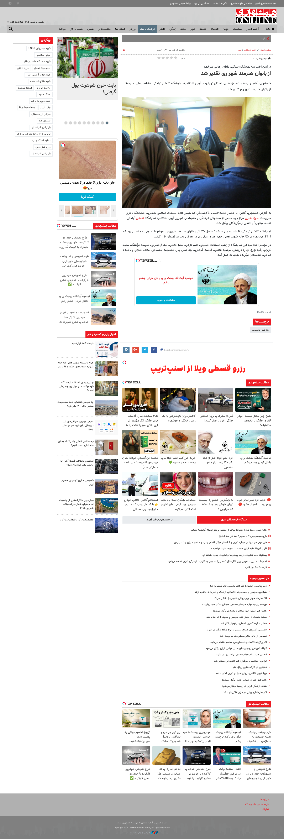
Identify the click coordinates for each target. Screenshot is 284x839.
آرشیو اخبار (252, 29)
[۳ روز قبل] (106, 427)
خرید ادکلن (23, 68)
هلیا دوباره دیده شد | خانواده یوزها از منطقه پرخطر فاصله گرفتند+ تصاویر (228, 530)
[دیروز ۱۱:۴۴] (106, 388)
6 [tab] (84, 123)
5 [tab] (88, 123)
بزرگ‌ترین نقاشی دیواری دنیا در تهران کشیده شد (241, 673)
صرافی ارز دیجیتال (41, 114)
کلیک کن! (87, 197)
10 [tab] (66, 123)
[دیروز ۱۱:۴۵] (106, 368)
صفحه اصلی (265, 50)
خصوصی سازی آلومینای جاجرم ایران (78, 482)
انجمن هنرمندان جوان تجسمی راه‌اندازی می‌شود (241, 655)
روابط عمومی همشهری (180, 3)
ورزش (132, 29)
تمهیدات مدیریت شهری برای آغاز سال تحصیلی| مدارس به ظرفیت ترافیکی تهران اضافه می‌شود (217, 561)
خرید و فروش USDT (39, 48)
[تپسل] (138, 260)
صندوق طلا (45, 121)
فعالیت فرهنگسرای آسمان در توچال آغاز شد (244, 624)
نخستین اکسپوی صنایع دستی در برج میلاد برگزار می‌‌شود (237, 630)
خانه (268, 29)
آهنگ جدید (44, 94)
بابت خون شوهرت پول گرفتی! (249, 39)
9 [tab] (70, 123)
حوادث (62, 29)
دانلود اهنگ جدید (41, 140)
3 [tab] (98, 123)
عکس (90, 29)
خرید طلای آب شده (40, 81)
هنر (239, 50)
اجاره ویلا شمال (42, 68)
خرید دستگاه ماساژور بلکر (37, 61)
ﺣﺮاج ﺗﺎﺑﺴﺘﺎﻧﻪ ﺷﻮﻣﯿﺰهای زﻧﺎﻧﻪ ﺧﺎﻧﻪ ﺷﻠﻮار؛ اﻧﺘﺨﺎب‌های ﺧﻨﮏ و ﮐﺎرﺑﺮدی (76, 365)
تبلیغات (265, 809)
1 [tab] (107, 123)
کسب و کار (76, 29)
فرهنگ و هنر (147, 29)
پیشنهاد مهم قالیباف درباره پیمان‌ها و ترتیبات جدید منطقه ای (235, 555)
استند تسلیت (25, 88)
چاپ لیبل (46, 108)
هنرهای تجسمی (260, 330)
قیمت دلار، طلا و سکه (257, 804)
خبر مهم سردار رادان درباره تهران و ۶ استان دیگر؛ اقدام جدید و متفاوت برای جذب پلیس (220, 542)
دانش (162, 29)
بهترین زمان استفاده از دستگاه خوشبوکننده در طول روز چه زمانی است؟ (76, 387)
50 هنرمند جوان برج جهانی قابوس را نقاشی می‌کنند (239, 598)
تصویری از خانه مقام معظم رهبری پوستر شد (243, 636)
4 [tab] (93, 123)
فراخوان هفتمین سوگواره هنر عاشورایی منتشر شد (240, 661)
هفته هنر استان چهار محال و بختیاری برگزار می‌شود (240, 611)
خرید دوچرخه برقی (41, 101)
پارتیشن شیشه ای (41, 127)
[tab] (234, 520)
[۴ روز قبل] (106, 466)
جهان (226, 29)
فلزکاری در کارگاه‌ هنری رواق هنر (250, 667)
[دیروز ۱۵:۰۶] (106, 349)
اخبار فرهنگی (250, 50)
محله (183, 29)
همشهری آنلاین (254, 16)
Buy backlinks (27, 108)
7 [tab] (79, 123)
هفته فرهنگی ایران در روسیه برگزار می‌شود (244, 686)
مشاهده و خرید (166, 300)
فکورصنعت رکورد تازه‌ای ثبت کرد (77, 520)
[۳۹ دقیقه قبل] (87, 57)
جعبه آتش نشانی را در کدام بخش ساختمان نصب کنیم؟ (76, 443)
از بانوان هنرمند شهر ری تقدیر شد (236, 73)
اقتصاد (215, 29)
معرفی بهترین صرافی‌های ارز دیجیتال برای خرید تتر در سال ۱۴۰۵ (78, 426)
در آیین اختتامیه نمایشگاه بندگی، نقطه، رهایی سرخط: (237, 66)
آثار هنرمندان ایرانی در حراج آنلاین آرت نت (245, 692)
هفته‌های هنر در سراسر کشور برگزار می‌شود (244, 680)
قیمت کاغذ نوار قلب (256, 568)
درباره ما (264, 799)
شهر (192, 29)
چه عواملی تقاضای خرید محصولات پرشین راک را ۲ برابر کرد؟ (75, 404)
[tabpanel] (87, 68)
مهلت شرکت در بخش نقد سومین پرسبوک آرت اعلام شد (236, 617)
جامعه (203, 29)
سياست (237, 29)
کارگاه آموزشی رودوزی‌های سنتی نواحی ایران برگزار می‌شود (236, 648)
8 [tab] (75, 123)
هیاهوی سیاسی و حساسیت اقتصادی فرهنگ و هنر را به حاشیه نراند (231, 592)
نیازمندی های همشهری (241, 3)
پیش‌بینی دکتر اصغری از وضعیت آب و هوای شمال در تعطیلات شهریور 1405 (76, 504)
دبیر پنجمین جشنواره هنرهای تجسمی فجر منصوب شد (238, 586)
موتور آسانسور (43, 55)
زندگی (172, 29)
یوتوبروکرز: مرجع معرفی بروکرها (34, 134)
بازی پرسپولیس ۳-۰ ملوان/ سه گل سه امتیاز (243, 536)
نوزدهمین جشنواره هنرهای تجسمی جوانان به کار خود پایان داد (234, 605)
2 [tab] (102, 123)
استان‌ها (120, 29)
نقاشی (140, 218)
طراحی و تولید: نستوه (140, 832)
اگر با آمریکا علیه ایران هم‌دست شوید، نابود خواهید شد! (237, 549)
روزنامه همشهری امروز (265, 3)
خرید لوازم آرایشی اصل (39, 75)
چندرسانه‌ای (104, 29)
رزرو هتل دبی (43, 147)
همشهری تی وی (201, 3)
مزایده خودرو (44, 88)
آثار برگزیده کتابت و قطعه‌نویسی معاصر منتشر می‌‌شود (238, 642)
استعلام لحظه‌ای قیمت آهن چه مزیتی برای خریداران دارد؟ (77, 463)
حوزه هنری (252, 218)
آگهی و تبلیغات (220, 3)
